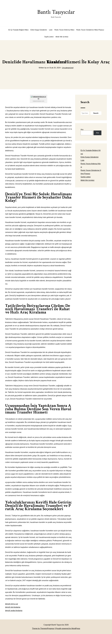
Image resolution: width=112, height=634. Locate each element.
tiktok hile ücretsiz (62, 37)
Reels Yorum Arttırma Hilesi (64, 30)
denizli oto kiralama (12, 607)
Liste (50, 30)
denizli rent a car (11, 604)
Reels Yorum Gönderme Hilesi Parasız (90, 30)
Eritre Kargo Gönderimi (39, 30)
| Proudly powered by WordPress (67, 628)
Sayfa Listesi (48, 37)
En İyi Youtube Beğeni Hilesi (18, 30)
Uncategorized (67, 68)
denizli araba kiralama (13, 610)
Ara (82, 129)
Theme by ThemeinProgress (43, 628)
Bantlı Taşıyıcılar (56, 13)
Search (85, 102)
